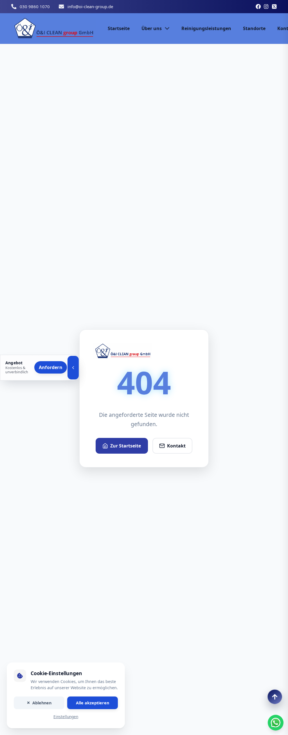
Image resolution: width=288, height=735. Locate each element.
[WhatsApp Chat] (276, 723)
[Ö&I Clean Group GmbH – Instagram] (266, 6)
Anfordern (50, 367)
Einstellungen (65, 717)
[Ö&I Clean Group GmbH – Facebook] (258, 6)
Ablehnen (41, 702)
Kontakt (176, 446)
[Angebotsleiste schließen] (73, 367)
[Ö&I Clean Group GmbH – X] (274, 6)
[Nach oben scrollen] (274, 696)
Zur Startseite (125, 446)
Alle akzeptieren (92, 702)
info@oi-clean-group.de (90, 6)
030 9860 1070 (35, 6)
